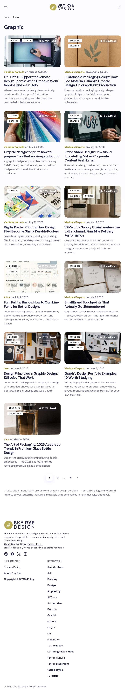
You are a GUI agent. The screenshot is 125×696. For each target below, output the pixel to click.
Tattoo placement (58, 663)
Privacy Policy (35, 544)
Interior (51, 621)
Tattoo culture (56, 657)
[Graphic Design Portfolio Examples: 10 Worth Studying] (92, 348)
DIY (49, 633)
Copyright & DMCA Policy (19, 579)
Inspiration (53, 639)
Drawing (52, 579)
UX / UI (27, 40)
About (7, 544)
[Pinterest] (6, 554)
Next (77, 477)
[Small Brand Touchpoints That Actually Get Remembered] (92, 277)
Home (6, 17)
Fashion (52, 609)
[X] (19, 554)
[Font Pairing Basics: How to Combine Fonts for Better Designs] (32, 277)
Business (74, 196)
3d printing (54, 591)
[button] (6, 7)
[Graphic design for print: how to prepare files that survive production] (32, 126)
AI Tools (52, 597)
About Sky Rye (12, 573)
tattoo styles (55, 669)
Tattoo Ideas (55, 645)
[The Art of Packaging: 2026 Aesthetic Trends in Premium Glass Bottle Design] (32, 419)
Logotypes (75, 348)
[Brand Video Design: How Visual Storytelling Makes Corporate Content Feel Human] (92, 126)
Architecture (55, 567)
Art (49, 573)
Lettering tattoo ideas (60, 651)
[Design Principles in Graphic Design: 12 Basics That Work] (32, 348)
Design (16, 17)
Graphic (14, 40)
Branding (74, 40)
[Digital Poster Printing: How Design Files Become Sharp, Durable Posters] (32, 202)
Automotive (54, 603)
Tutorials (52, 675)
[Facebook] (12, 554)
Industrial (15, 413)
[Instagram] (25, 554)
